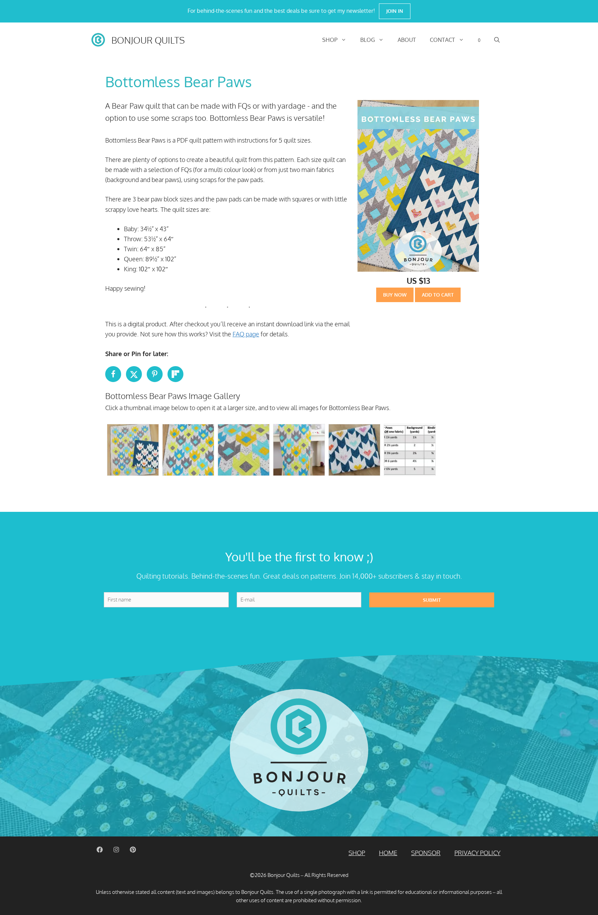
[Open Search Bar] (497, 39)
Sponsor (426, 853)
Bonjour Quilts (148, 40)
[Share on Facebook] (113, 374)
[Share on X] (134, 374)
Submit (432, 600)
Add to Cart (438, 295)
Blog (367, 39)
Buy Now (395, 295)
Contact (442, 39)
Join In (394, 11)
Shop (329, 39)
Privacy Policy (477, 853)
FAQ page (246, 334)
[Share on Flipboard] (175, 374)
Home (388, 853)
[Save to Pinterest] (155, 374)
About (407, 39)
